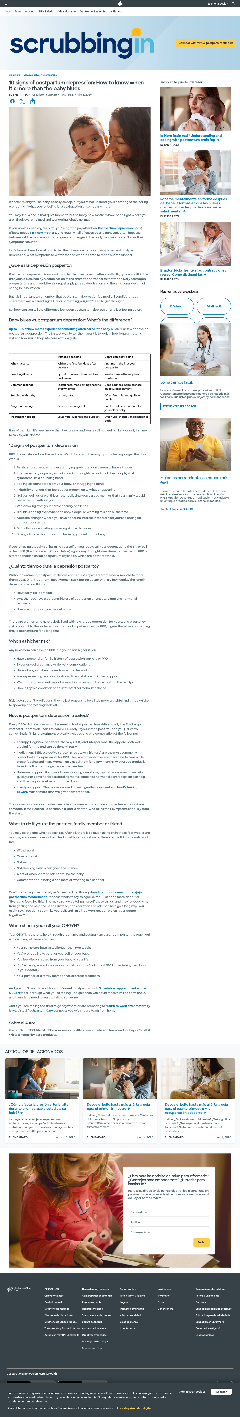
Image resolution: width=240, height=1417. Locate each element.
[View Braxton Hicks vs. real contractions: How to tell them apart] (195, 244)
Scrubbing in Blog (92, 1348)
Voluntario (164, 1295)
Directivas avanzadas (94, 1335)
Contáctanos (127, 1328)
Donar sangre (165, 1308)
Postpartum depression (115, 228)
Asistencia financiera (94, 1328)
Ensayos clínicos (205, 1335)
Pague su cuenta (92, 1302)
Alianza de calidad (130, 1315)
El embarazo (50, 74)
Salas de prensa (129, 1321)
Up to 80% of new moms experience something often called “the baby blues (64, 329)
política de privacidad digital (132, 1408)
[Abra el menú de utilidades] (6, 3)
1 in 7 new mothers (43, 233)
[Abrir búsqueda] (233, 4)
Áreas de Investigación (208, 1328)
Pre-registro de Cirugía (95, 1341)
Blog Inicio (14, 74)
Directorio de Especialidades (60, 1321)
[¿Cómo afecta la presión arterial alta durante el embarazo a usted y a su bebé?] (42, 1078)
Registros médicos (92, 1308)
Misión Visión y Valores (132, 1295)
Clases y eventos (54, 1295)
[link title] (120, 3)
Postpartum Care (40, 1011)
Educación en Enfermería (210, 1321)
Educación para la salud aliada (213, 1315)
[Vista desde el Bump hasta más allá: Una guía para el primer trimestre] (120, 1078)
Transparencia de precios (96, 1315)
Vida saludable (32, 74)
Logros (124, 1302)
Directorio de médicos (56, 1308)
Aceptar (221, 1392)
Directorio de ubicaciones (58, 1315)
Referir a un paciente (207, 1295)
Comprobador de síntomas (97, 1295)
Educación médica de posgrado (214, 1308)
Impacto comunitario (132, 1308)
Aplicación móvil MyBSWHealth (62, 1335)
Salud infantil (214, 306)
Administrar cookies (192, 1391)
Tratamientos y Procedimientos (62, 1328)
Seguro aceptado (92, 1321)
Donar (161, 1302)
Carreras (201, 1302)
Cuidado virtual (53, 1302)
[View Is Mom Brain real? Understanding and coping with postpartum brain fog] (195, 109)
